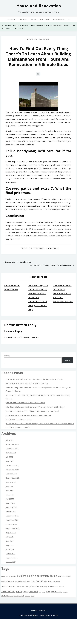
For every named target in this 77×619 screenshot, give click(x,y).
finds (16, 581)
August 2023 (11, 453)
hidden (33, 581)
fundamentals (22, 581)
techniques (17, 596)
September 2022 (12, 478)
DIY (69, 19)
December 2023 (12, 448)
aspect (8, 576)
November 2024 (12, 444)
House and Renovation (38, 6)
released (61, 586)
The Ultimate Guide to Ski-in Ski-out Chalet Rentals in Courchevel (32, 411)
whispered (27, 596)
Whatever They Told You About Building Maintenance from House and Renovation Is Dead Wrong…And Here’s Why (38, 297)
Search (7, 356)
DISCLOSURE (11, 19)
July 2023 (9, 457)
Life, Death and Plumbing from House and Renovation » (51, 265)
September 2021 (12, 528)
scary (40, 592)
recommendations (53, 586)
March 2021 (10, 554)
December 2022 (12, 465)
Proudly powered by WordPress (28, 615)
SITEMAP (34, 19)
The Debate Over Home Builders (19, 419)
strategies (5, 596)
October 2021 (11, 524)
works (32, 596)
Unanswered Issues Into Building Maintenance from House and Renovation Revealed (63, 293)
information (51, 581)
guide (28, 581)
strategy (11, 596)
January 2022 (11, 511)
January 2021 (11, 562)
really (45, 586)
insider (58, 581)
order (23, 586)
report (25, 591)
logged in (18, 337)
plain (27, 586)
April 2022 (10, 499)
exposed (11, 581)
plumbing (34, 586)
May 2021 (9, 545)
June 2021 (10, 541)
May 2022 (9, 495)
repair (19, 591)
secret (48, 592)
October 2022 (11, 474)
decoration (43, 575)
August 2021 (11, 533)
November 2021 (12, 520)
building (28, 248)
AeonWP (55, 615)
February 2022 (11, 507)
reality (41, 586)
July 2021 (9, 537)
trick (23, 596)
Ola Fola (34, 39)
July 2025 (9, 440)
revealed (33, 591)
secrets (54, 592)
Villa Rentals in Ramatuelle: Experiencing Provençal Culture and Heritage (35, 407)
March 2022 (10, 503)
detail (59, 576)
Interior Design (58, 19)
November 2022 (12, 469)
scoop (43, 592)
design (53, 575)
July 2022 (9, 486)
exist (63, 576)
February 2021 (11, 558)
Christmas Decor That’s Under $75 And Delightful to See (28, 415)
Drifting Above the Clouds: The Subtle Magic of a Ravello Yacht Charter (34, 379)
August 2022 (11, 482)
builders (21, 575)
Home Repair (44, 19)
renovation (54, 248)
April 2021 (10, 549)
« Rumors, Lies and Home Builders (17, 262)
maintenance (44, 248)
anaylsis (3, 576)
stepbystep (65, 592)
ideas (45, 581)
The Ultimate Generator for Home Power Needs (25, 403)
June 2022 (10, 490)
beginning (13, 576)
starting (59, 592)
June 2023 (10, 461)
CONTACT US (23, 19)
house (35, 248)
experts (68, 576)
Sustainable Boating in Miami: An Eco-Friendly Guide (27, 383)
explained (4, 581)
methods (19, 586)
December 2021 (12, 516)
